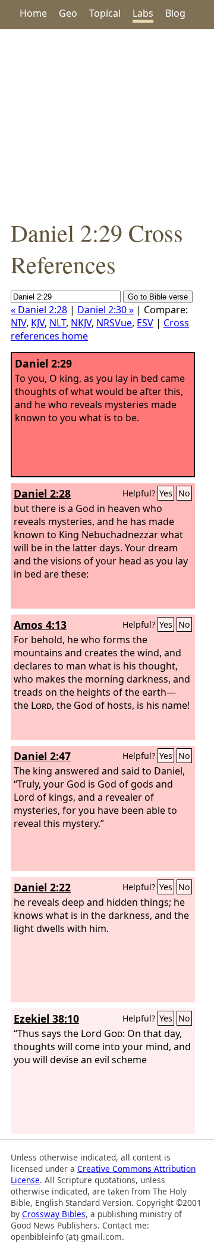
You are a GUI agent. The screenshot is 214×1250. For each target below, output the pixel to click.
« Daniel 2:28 (39, 309)
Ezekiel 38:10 (46, 1018)
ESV (145, 322)
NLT (57, 322)
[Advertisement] (107, 122)
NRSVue (114, 322)
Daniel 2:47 (42, 756)
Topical (105, 13)
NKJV (81, 322)
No (184, 493)
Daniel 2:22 (42, 887)
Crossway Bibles (54, 1214)
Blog (175, 13)
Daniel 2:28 (42, 493)
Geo (68, 13)
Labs (143, 13)
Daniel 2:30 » (105, 309)
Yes (165, 493)
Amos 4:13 (40, 625)
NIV (18, 322)
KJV (38, 322)
